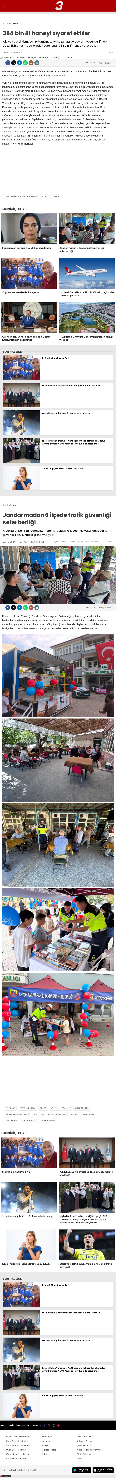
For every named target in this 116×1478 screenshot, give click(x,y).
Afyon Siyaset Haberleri (17, 1441)
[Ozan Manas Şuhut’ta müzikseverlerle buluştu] (21, 434)
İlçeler (80, 541)
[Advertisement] (58, 171)
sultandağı (12, 1120)
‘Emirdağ (11, 1108)
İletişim (45, 1454)
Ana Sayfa (47, 1436)
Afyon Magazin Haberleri (17, 1454)
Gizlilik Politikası (49, 1449)
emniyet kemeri (82, 1108)
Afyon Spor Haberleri (16, 1449)
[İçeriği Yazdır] (36, 62)
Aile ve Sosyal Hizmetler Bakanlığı (22, 196)
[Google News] (105, 63)
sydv (57, 196)
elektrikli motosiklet (61, 1108)
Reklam (80, 1458)
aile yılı (46, 196)
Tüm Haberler (91, 541)
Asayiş (64, 541)
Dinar (43, 1108)
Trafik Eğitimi (29, 1120)
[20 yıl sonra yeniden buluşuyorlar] (29, 273)
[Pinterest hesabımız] (58, 1425)
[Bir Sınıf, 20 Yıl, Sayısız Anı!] (21, 379)
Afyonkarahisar (28, 1108)
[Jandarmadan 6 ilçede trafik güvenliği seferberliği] (87, 228)
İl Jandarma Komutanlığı (18, 1114)
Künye (45, 1445)
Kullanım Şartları (85, 1441)
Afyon (55, 541)
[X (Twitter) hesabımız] (49, 1425)
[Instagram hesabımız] (54, 1425)
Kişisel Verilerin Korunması (89, 1449)
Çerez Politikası (84, 1445)
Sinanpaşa (89, 1114)
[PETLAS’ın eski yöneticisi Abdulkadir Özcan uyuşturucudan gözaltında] (29, 317)
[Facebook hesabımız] (45, 1425)
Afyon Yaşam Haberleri (17, 1458)
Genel (110, 52)
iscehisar (39, 1114)
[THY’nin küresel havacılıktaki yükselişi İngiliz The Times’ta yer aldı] (87, 273)
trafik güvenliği (48, 1120)
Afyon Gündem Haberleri (18, 1436)
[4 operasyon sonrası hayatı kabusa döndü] (29, 228)
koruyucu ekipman (58, 1114)
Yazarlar (46, 1441)
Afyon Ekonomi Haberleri (18, 1445)
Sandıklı (75, 1114)
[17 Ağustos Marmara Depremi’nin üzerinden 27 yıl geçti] (87, 317)
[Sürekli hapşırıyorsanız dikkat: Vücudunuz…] (21, 489)
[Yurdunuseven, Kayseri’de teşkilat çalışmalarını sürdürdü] (21, 406)
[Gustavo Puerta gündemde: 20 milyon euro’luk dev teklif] (87, 1244)
